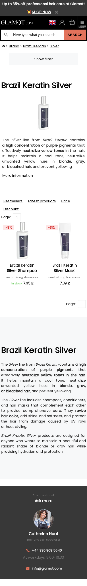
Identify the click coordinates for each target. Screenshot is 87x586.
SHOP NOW (41, 11)
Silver (54, 46)
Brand (14, 46)
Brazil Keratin (34, 46)
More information (17, 175)
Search (75, 35)
